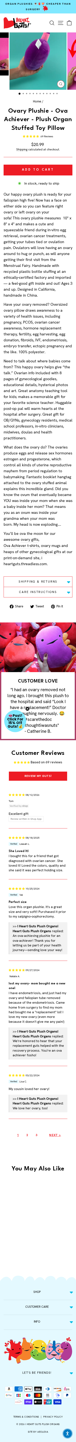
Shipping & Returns (38, 581)
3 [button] (36, 1135)
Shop (37, 1292)
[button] (31, 136)
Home (37, 101)
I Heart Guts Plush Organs (42, 1424)
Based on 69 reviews (46, 762)
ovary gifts (29, 539)
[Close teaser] (27, 709)
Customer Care (37, 1307)
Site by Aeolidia (38, 1431)
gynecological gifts (45, 551)
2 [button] (27, 1135)
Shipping (21, 149)
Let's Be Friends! (37, 1373)
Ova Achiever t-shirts (21, 545)
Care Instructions (38, 592)
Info (37, 1321)
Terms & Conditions (26, 1416)
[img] (17, 794)
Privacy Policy (53, 1416)
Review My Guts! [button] (38, 776)
